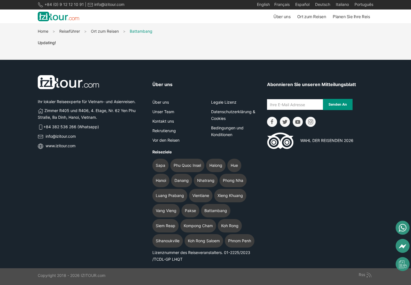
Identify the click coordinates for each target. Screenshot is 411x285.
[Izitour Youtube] (298, 122)
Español (302, 4)
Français (282, 4)
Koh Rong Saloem (204, 240)
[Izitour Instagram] (311, 122)
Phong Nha (233, 180)
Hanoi (161, 180)
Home (43, 31)
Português (363, 4)
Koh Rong (229, 225)
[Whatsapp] (403, 228)
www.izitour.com (60, 145)
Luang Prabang (170, 195)
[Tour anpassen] (403, 264)
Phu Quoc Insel (187, 165)
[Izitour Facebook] (272, 122)
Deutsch (322, 4)
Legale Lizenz (224, 102)
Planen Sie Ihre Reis (351, 16)
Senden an (338, 104)
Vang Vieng (166, 210)
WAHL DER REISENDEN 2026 (323, 140)
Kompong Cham (198, 225)
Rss (362, 274)
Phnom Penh (239, 240)
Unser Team (163, 111)
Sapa (160, 165)
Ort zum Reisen (311, 16)
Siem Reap (165, 225)
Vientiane (200, 195)
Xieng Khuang (230, 195)
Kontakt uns (163, 121)
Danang (181, 180)
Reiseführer (69, 31)
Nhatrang (205, 180)
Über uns (281, 16)
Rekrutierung (164, 130)
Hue (234, 165)
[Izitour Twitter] (285, 122)
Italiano (342, 4)
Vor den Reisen (165, 140)
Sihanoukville (167, 240)
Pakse (190, 210)
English (263, 4)
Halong (215, 165)
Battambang (215, 210)
